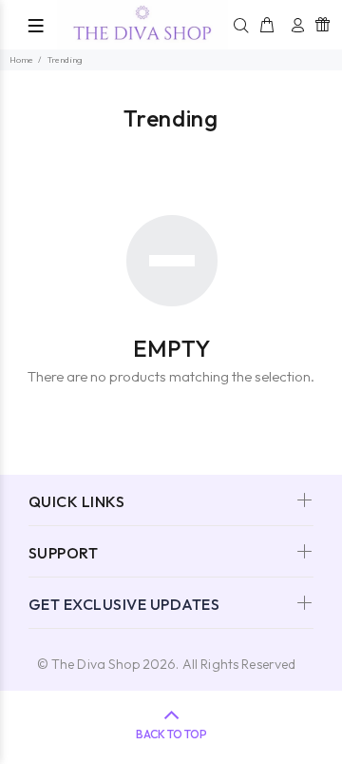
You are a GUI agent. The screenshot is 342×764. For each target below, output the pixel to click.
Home (21, 59)
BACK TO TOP (171, 734)
